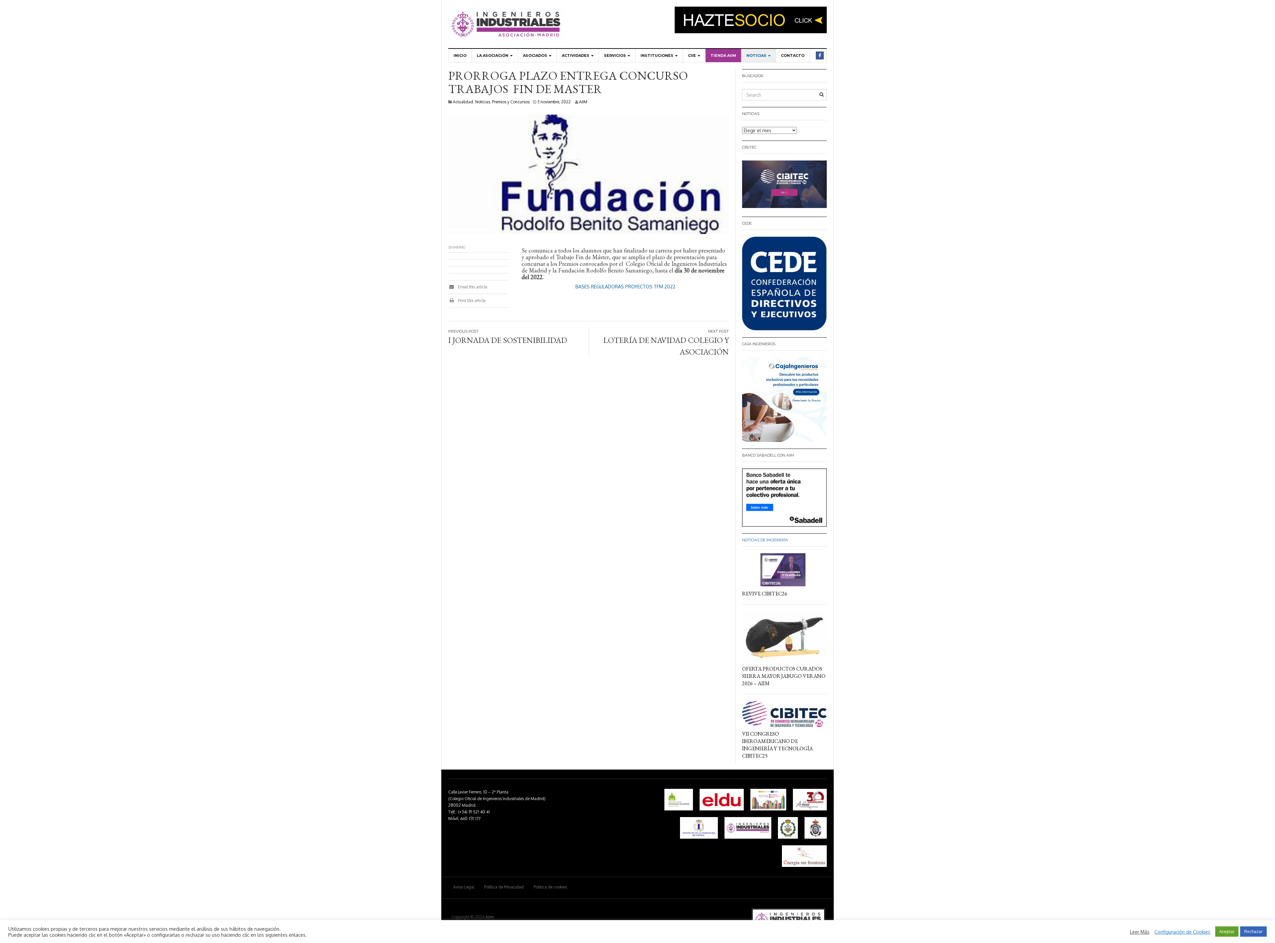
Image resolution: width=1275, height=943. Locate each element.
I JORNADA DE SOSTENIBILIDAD (507, 340)
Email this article (472, 286)
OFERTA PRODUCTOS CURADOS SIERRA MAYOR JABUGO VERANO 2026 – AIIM (783, 676)
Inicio (460, 55)
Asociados (535, 55)
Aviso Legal (463, 887)
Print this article (471, 300)
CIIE (692, 55)
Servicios (615, 55)
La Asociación (493, 55)
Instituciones (657, 55)
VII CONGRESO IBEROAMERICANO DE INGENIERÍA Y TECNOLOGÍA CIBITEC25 (777, 744)
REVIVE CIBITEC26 (764, 593)
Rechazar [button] (1253, 931)
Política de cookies (550, 887)
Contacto (793, 55)
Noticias (756, 55)
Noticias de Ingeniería (765, 540)
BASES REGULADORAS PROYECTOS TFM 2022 (625, 286)
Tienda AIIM (723, 55)
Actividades (576, 55)
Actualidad (463, 101)
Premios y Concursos (511, 101)
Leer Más (1139, 932)
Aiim (489, 916)
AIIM (583, 101)
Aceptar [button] (1226, 931)
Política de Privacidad (504, 887)
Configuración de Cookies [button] (1182, 932)
